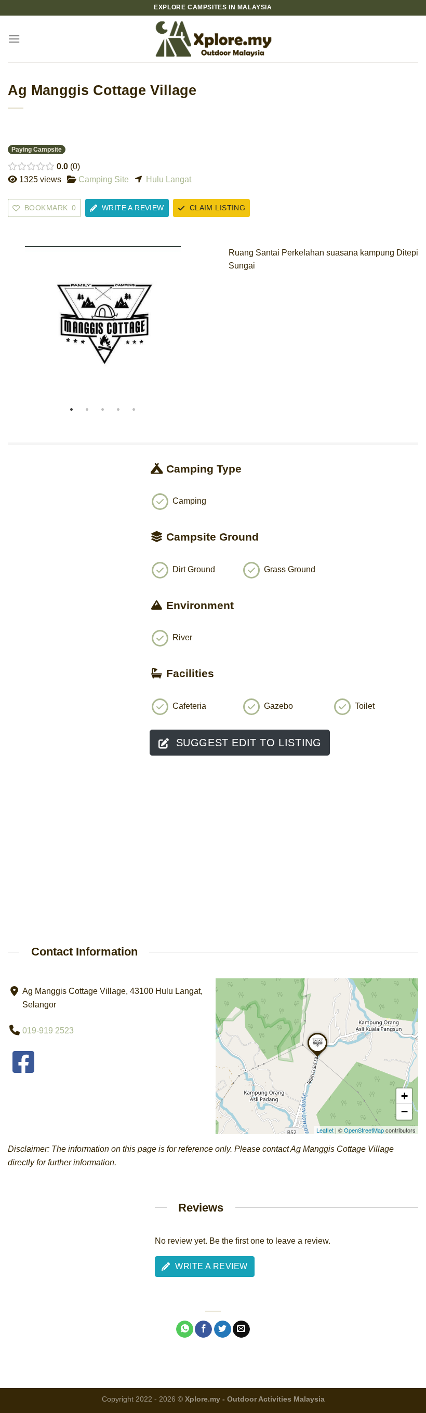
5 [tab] (134, 410)
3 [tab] (103, 410)
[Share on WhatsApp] (184, 1329)
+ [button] (404, 1095)
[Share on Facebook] (203, 1329)
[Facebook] (23, 1068)
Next (187, 324)
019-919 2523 (48, 1030)
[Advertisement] (71, 541)
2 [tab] (87, 410)
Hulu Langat (168, 179)
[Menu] (14, 38)
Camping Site (103, 179)
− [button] (404, 1111)
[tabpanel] (102, 324)
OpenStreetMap (364, 1130)
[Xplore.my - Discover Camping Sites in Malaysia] (213, 39)
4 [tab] (118, 410)
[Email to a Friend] (241, 1329)
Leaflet (325, 1130)
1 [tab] (71, 410)
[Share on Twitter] (222, 1329)
